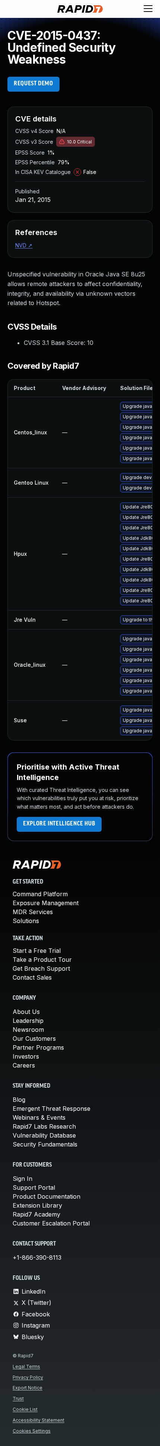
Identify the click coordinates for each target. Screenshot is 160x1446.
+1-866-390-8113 (37, 1257)
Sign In (22, 1178)
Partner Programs (38, 1047)
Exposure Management (46, 903)
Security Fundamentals (45, 1144)
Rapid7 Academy (36, 1214)
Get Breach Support (41, 968)
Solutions (26, 921)
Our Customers (34, 1038)
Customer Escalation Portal (51, 1223)
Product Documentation (46, 1196)
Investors (26, 1056)
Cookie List (25, 1409)
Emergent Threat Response (51, 1108)
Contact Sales (32, 977)
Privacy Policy (28, 1377)
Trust (18, 1398)
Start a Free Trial (37, 950)
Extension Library (37, 1205)
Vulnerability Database (44, 1135)
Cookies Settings (32, 1431)
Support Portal (34, 1187)
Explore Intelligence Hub (59, 824)
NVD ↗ (23, 245)
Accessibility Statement (38, 1420)
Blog (19, 1099)
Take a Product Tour (42, 959)
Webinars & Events (39, 1117)
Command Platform (40, 894)
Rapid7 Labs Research (44, 1126)
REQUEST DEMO (33, 84)
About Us (26, 1011)
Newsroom (28, 1029)
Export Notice (27, 1387)
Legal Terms (26, 1366)
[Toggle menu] (148, 9)
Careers (24, 1065)
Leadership (28, 1020)
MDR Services (33, 912)
